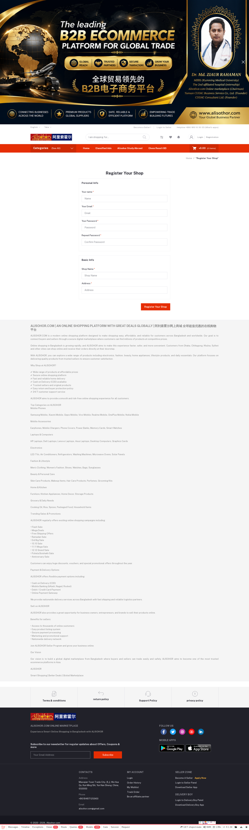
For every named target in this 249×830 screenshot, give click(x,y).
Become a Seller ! (142, 127)
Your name (88, 192)
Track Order (133, 792)
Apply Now (200, 778)
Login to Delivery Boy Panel (189, 800)
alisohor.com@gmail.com (91, 808)
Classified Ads (103, 148)
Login (200, 137)
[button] (178, 137)
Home (86, 148)
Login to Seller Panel (186, 782)
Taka (46, 127)
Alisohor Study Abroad (129, 148)
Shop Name (88, 269)
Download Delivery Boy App (189, 805)
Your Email (88, 206)
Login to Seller (164, 127)
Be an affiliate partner (138, 796)
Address (87, 283)
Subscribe (107, 755)
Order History (134, 782)
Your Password (90, 221)
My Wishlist (133, 787)
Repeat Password (91, 235)
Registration (212, 137)
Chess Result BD (157, 148)
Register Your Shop (155, 306)
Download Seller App (186, 787)
